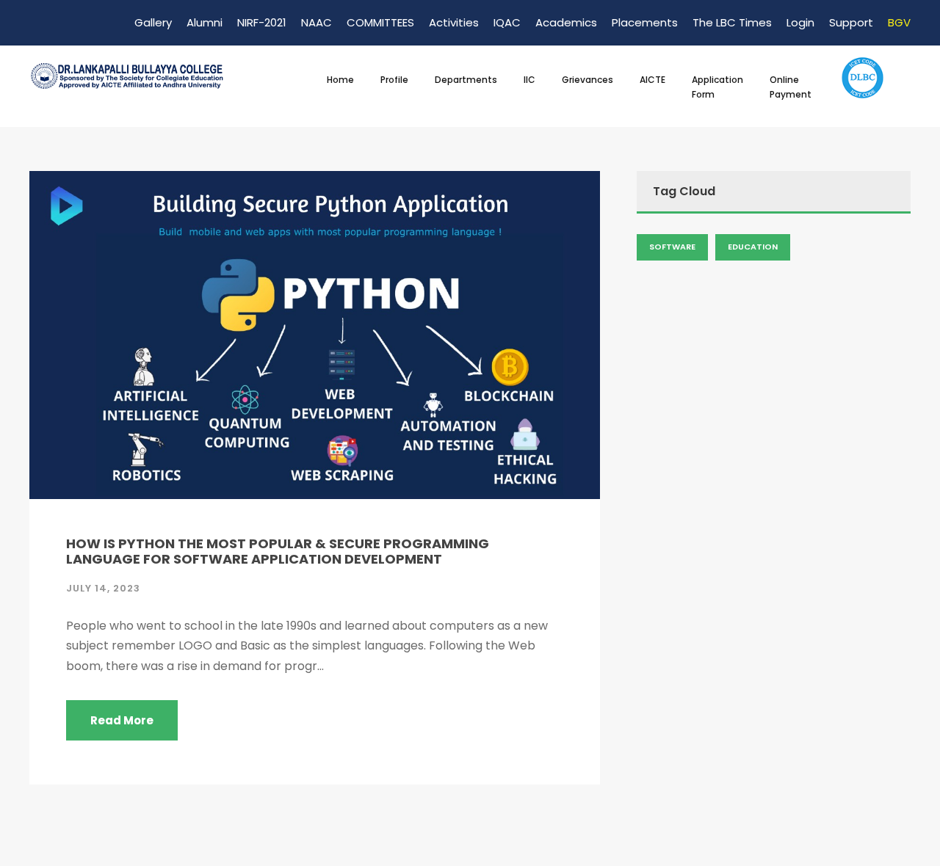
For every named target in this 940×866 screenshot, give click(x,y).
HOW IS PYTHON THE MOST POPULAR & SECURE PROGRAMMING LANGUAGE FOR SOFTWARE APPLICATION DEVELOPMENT (277, 551)
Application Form (717, 87)
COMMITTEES (380, 22)
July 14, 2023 (103, 588)
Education (753, 246)
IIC (529, 79)
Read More (121, 720)
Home (340, 79)
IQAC (507, 22)
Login (800, 22)
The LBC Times (732, 22)
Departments (466, 79)
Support (851, 22)
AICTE (652, 79)
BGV (899, 22)
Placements (645, 22)
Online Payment (790, 87)
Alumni (205, 22)
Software (672, 246)
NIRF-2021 (261, 22)
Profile (394, 79)
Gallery (153, 22)
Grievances (587, 79)
